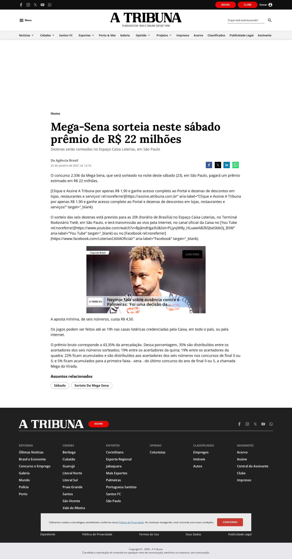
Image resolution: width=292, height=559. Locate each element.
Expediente (47, 534)
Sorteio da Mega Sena (91, 385)
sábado (60, 385)
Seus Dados (193, 534)
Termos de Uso (149, 534)
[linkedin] (226, 165)
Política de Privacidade (131, 522)
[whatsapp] (235, 165)
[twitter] (218, 165)
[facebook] (209, 165)
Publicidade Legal (240, 534)
